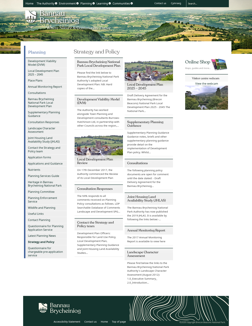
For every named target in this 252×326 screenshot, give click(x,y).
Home (29, 3)
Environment (67, 3)
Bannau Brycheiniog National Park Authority (68, 19)
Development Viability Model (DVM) (42, 63)
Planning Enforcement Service (42, 199)
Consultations (37, 93)
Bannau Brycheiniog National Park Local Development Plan (41, 102)
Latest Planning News (42, 236)
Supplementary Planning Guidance (44, 114)
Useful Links (36, 214)
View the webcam (206, 83)
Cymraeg (176, 3)
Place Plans (35, 80)
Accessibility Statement (67, 321)
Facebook (48, 322)
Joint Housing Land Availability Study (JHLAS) (44, 139)
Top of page (119, 321)
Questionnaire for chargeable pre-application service (45, 251)
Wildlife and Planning (41, 208)
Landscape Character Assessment (41, 130)
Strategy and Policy (41, 242)
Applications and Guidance (45, 163)
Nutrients (34, 170)
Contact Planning (39, 220)
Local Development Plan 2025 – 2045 (43, 72)
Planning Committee (41, 192)
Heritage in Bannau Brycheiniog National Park (45, 184)
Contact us (160, 3)
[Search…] (204, 3)
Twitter (40, 322)
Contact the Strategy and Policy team (44, 149)
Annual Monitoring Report (45, 87)
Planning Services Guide (43, 176)
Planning (86, 3)
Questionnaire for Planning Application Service (45, 228)
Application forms (39, 157)
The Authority (45, 3)
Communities (121, 3)
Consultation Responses (43, 122)
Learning (102, 3)
